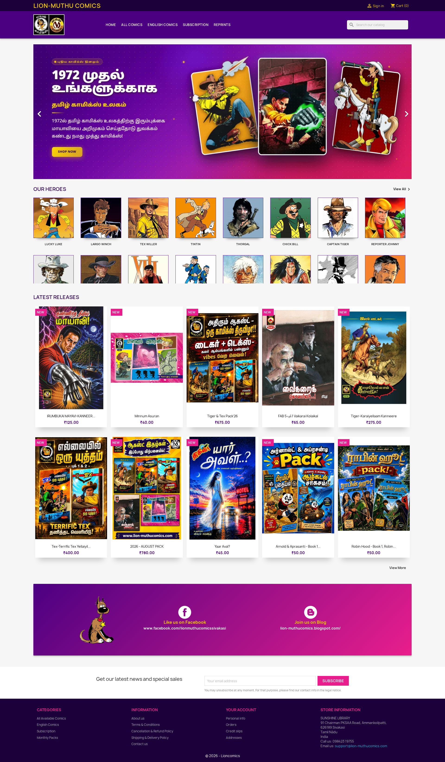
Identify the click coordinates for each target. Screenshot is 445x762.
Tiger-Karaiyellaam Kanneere (374, 416)
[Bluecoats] (195, 275)
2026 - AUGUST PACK (147, 546)
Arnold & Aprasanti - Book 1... (298, 546)
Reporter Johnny (385, 244)
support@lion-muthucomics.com (361, 746)
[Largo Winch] (101, 218)
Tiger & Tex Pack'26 (222, 416)
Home (111, 25)
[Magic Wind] (290, 275)
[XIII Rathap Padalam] (148, 275)
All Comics (131, 25)
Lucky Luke (53, 244)
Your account (241, 709)
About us (137, 718)
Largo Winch (101, 244)
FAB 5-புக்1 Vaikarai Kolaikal (298, 416)
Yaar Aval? (222, 546)
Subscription (195, 25)
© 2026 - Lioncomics (222, 755)
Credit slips (234, 731)
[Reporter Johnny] (385, 218)
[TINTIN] (195, 218)
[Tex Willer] (148, 218)
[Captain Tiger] (338, 218)
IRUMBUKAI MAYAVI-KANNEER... (71, 416)
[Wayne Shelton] (385, 275)
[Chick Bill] (290, 218)
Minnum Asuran (147, 416)
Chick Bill (290, 244)
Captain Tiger (338, 244)
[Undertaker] (338, 275)
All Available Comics (51, 718)
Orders (231, 725)
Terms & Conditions (145, 725)
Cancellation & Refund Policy (152, 731)
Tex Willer (148, 244)
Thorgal (243, 244)
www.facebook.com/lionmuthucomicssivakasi (184, 628)
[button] (61, 111)
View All (402, 189)
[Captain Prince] (243, 275)
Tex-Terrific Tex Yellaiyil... (71, 546)
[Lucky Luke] (53, 218)
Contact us (139, 744)
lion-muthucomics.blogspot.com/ (310, 628)
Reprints (222, 25)
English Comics (163, 25)
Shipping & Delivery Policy (149, 738)
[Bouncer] (101, 275)
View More (397, 568)
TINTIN (195, 244)
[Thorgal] (243, 218)
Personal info (235, 718)
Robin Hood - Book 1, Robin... (374, 546)
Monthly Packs (47, 738)
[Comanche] (53, 275)
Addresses (234, 738)
